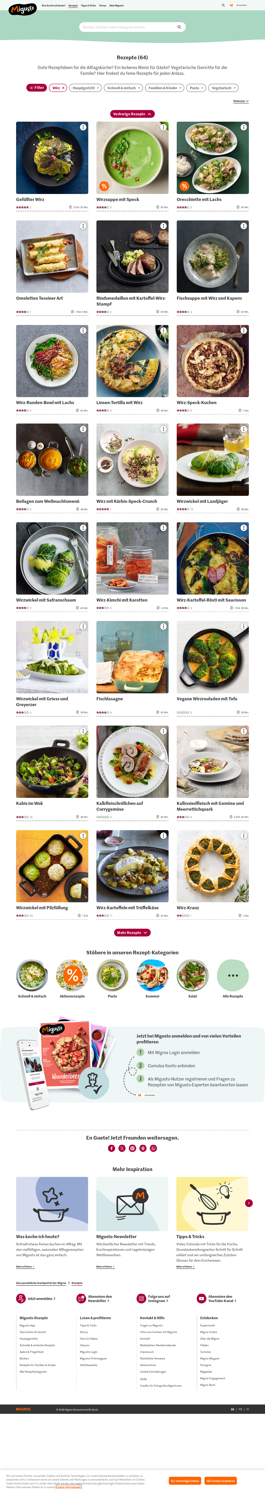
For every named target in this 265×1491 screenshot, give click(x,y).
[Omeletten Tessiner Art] (52, 269)
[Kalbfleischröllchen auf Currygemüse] (132, 774)
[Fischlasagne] (132, 670)
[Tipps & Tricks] (212, 1223)
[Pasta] (112, 979)
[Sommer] (153, 979)
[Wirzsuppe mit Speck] (132, 168)
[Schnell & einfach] (32, 979)
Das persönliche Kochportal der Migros (41, 1282)
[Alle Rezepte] (233, 979)
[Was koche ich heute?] (52, 1223)
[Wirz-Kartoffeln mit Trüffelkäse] (132, 876)
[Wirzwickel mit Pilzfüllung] (52, 876)
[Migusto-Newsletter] (132, 1223)
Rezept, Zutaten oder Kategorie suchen (132, 27)
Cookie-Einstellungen (153, 1371)
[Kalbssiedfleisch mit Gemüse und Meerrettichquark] (213, 774)
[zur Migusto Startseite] (23, 6)
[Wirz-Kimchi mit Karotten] (132, 568)
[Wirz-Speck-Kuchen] (213, 371)
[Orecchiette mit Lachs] (213, 168)
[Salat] (193, 979)
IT (248, 1409)
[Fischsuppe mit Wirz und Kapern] (213, 269)
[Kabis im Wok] (52, 774)
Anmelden (241, 5)
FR (240, 1409)
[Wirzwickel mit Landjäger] (213, 469)
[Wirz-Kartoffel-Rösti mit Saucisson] (213, 568)
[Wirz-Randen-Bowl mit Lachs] (52, 371)
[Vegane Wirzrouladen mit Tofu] (213, 670)
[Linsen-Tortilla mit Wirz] (132, 371)
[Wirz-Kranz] (213, 876)
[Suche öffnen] (223, 5)
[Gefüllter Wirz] (52, 168)
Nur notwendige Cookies (185, 1481)
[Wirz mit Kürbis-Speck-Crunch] (132, 469)
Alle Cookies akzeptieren (221, 1481)
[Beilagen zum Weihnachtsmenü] (52, 469)
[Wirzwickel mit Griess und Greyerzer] (52, 670)
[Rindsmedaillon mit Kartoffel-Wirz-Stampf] (132, 269)
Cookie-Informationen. (68, 1487)
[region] (132, 1480)
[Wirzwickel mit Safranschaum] (52, 568)
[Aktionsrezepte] (72, 979)
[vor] (249, 1203)
